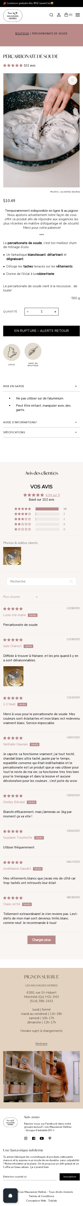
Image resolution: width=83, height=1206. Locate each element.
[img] (13, 609)
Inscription (69, 1176)
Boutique (22, 33)
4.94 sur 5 (53, 495)
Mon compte (59, 15)
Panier (70, 14)
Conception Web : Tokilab (41, 1200)
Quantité (10, 311)
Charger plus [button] (41, 940)
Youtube (41, 1138)
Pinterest (50, 1138)
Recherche (51, 15)
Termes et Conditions (41, 1196)
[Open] (10, 1195)
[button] (13, 65)
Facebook (33, 1138)
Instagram (25, 1138)
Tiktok (58, 1138)
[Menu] (78, 15)
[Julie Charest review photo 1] (13, 676)
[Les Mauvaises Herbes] (12, 15)
